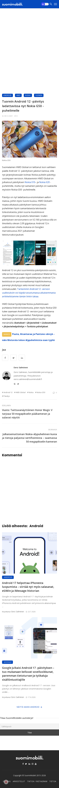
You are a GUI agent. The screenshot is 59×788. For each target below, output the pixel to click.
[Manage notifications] (6, 782)
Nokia (28, 95)
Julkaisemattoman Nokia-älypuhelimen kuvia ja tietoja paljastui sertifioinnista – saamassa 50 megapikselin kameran (29, 437)
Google (8, 662)
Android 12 (8, 392)
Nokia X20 (44, 182)
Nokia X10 (30, 182)
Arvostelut (19, 781)
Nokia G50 (41, 392)
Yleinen (38, 95)
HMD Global (21, 392)
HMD (18, 95)
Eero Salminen (21, 367)
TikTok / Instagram (37, 781)
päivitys (7, 396)
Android (7, 95)
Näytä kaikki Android (28, 707)
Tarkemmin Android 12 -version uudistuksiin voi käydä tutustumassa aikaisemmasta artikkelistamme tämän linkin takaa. (29, 292)
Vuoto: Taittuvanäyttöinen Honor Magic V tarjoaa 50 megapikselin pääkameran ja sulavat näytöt (27, 413)
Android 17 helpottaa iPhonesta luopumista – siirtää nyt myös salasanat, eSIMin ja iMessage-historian (28, 587)
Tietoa (52, 781)
